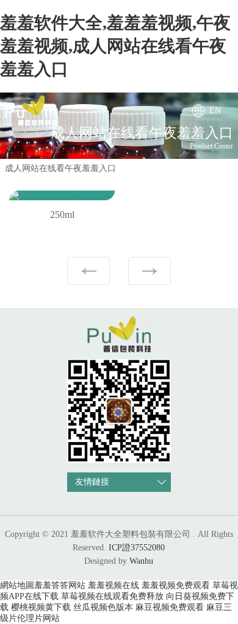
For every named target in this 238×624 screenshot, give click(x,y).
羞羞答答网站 (59, 585)
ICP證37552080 (137, 547)
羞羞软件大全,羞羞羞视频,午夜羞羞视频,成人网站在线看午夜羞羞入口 (115, 46)
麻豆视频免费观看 (169, 607)
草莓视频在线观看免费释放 (112, 596)
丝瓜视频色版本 (103, 607)
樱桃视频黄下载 (41, 607)
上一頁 (88, 271)
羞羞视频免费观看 (176, 585)
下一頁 (149, 271)
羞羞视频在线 (113, 585)
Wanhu (141, 561)
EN (215, 110)
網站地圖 (17, 585)
